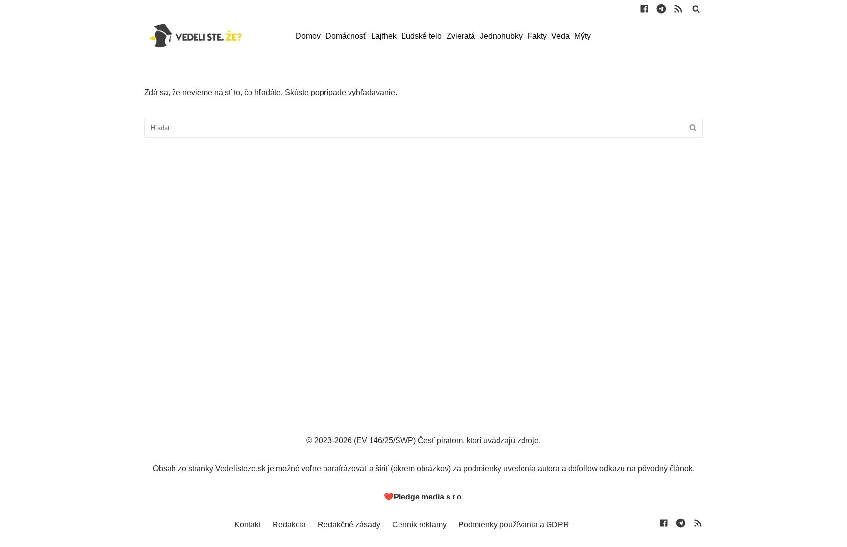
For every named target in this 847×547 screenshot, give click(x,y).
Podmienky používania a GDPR (513, 525)
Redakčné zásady (349, 525)
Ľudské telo (421, 36)
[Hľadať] (696, 8)
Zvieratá (461, 36)
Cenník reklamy (419, 525)
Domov (308, 36)
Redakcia (289, 525)
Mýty (582, 36)
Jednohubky (501, 36)
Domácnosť (345, 36)
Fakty (537, 36)
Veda (560, 36)
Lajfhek (384, 36)
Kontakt (247, 525)
